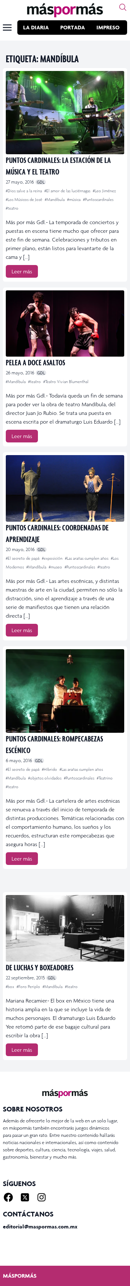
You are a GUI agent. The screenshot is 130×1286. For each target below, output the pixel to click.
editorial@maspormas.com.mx (40, 1226)
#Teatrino (105, 778)
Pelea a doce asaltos (35, 362)
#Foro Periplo (29, 986)
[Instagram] (41, 1197)
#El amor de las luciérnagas (67, 190)
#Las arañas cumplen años (87, 558)
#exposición (53, 558)
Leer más (22, 271)
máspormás (19, 1275)
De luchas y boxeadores (39, 967)
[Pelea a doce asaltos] (65, 323)
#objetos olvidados (45, 778)
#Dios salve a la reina (24, 190)
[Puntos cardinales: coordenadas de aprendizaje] (65, 488)
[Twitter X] (25, 1197)
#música (74, 199)
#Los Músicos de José (24, 199)
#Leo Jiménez (104, 190)
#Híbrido (50, 769)
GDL (40, 182)
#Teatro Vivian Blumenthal (65, 381)
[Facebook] (8, 1197)
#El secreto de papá (23, 558)
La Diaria (36, 27)
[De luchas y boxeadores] (65, 928)
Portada (72, 27)
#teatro (12, 208)
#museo (56, 567)
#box (10, 986)
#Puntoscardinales (98, 199)
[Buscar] (122, 7)
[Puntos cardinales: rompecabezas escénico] (65, 691)
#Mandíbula (55, 199)
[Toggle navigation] (7, 27)
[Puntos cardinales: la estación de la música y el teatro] (65, 112)
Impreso (108, 27)
